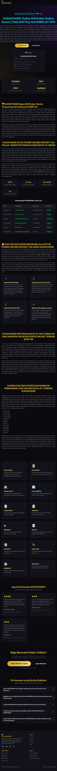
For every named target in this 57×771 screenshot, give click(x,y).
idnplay (43, 133)
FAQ (31, 744)
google (29, 446)
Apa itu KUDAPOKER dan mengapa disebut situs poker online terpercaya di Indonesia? (24, 689)
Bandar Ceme (5, 758)
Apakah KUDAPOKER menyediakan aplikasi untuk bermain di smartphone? (24, 704)
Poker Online (5, 753)
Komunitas (32, 742)
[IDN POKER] (6, 2)
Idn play (4, 343)
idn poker (7, 109)
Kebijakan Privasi (33, 755)
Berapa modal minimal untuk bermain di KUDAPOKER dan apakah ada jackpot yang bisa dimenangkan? (27, 719)
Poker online (5, 148)
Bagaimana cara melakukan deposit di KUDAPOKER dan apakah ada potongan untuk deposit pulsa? (27, 697)
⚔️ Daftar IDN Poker (22, 45)
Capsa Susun (5, 760)
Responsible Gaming (34, 758)
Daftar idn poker (6, 249)
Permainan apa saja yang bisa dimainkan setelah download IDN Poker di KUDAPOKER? (23, 711)
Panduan (32, 739)
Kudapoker (3, 25)
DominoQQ (4, 755)
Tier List (31, 737)
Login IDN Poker (36, 45)
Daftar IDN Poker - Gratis (19, 663)
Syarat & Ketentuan (34, 753)
